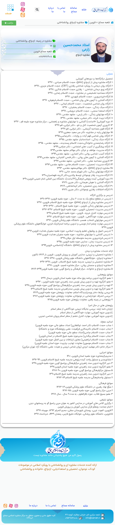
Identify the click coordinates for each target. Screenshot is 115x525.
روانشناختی (63, 22)
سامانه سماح (73, 10)
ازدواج (73, 22)
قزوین (93, 22)
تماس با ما (61, 9)
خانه (84, 9)
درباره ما (51, 10)
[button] (37, 9)
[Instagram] (22, 4)
